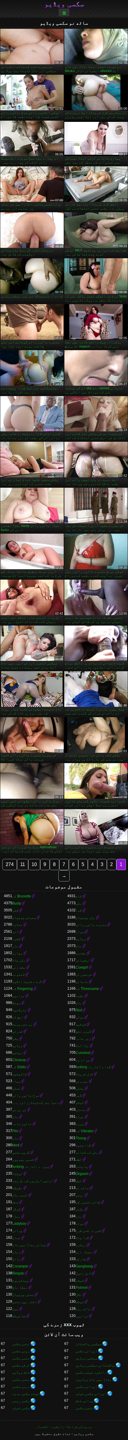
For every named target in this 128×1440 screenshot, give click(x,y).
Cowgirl (82, 967)
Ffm (15, 1131)
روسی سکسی (21, 1351)
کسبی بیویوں (23, 1159)
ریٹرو (81, 1245)
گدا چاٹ (82, 1238)
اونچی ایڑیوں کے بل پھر (32, 1181)
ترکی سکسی (21, 1365)
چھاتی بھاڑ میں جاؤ (29, 1245)
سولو (80, 1017)
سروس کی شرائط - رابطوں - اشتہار (64, 1426)
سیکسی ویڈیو (86, 1358)
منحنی (81, 1110)
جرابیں (18, 996)
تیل (79, 1181)
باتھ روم (83, 1309)
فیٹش (80, 1302)
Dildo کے (19, 1067)
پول (15, 1309)
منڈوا (17, 925)
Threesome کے (87, 989)
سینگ (16, 1003)
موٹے (80, 1223)
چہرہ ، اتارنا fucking (30, 1167)
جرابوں (82, 1316)
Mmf (15, 1145)
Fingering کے (22, 989)
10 (34, 864)
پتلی (80, 1088)
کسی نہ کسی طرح (88, 1231)
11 (22, 864)
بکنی (80, 1209)
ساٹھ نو (82, 1188)
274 (10, 864)
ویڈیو (81, 939)
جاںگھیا (19, 1010)
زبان (16, 1252)
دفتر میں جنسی (24, 1302)
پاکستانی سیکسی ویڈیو (95, 1365)
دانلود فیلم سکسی (91, 1372)
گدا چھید (83, 1145)
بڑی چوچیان (85, 918)
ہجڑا (16, 1216)
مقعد (80, 996)
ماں (15, 946)
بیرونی (82, 1081)
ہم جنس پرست (22, 1024)
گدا (79, 910)
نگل (79, 1295)
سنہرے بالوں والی (91, 925)
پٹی (15, 1038)
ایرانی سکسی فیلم (91, 1394)
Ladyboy (19, 1223)
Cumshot (83, 1053)
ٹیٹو (80, 1103)
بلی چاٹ (19, 960)
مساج (16, 1238)
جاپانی (82, 982)
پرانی (17, 1231)
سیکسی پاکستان (89, 1344)
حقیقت (17, 1188)
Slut (79, 1010)
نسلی (16, 1088)
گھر (79, 1095)
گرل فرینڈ (84, 1074)
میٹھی (17, 1053)
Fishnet (82, 1288)
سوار (80, 932)
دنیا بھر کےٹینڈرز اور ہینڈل (35, 1103)
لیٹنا (17, 1174)
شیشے (80, 1280)
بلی (79, 903)
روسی (80, 1195)
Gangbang (84, 1266)
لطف (79, 1159)
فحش (15, 1202)
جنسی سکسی (21, 1344)
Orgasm (82, 1174)
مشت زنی (19, 967)
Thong (81, 1138)
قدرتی (17, 1031)
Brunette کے (21, 896)
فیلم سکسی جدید (25, 1394)
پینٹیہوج (20, 1280)
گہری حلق (83, 1031)
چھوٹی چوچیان (24, 918)
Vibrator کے (84, 1131)
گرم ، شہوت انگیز (27, 982)
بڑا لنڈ (82, 1046)
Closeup (19, 1060)
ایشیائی (83, 960)
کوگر (16, 1209)
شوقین (81, 1024)
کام (79, 896)
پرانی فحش (84, 1401)
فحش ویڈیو (21, 1372)
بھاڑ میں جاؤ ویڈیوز (94, 1379)
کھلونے (18, 974)
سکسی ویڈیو (64, 4)
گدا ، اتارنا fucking (93, 1067)
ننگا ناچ (20, 1288)
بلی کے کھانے (87, 1152)
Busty (16, 903)
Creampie (20, 1266)
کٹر (15, 910)
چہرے (80, 1124)
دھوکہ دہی (84, 1252)
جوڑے (80, 1117)
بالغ (16, 1259)
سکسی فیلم (21, 1408)
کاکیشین (19, 1074)
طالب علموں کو (88, 1202)
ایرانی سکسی (86, 1351)
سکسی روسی (21, 1401)
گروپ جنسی (21, 1152)
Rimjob (18, 1273)
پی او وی (83, 1060)
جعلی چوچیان (23, 1295)
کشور (16, 939)
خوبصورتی (84, 974)
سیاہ (16, 1081)
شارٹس (81, 1259)
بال (79, 1003)
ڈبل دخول (83, 1273)
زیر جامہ (83, 1038)
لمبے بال (20, 1195)
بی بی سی (19, 1110)
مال (79, 946)
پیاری (17, 953)
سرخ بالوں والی (25, 1095)
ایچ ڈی (18, 1017)
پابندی (82, 1167)
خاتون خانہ (22, 1124)
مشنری (81, 953)
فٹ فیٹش (19, 1316)
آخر (15, 932)
